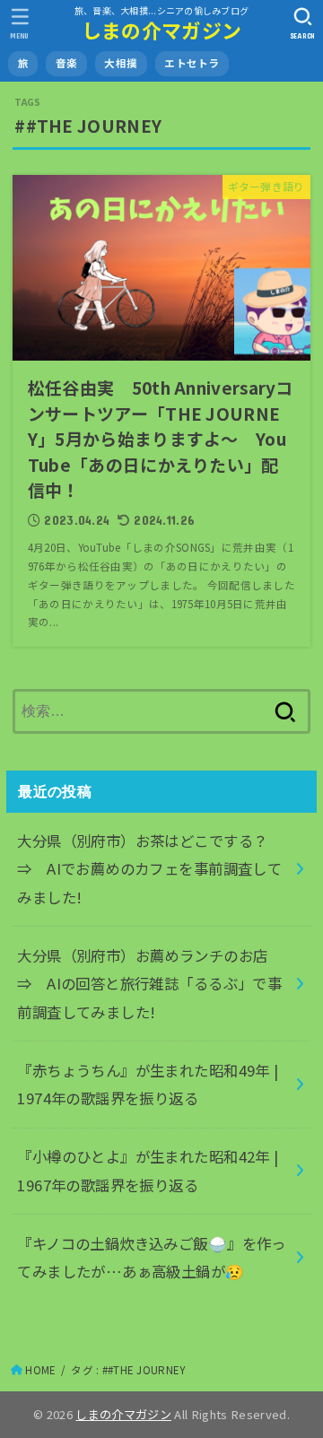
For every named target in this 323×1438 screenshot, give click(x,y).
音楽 (67, 63)
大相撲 (120, 63)
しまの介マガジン (161, 30)
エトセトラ (191, 63)
